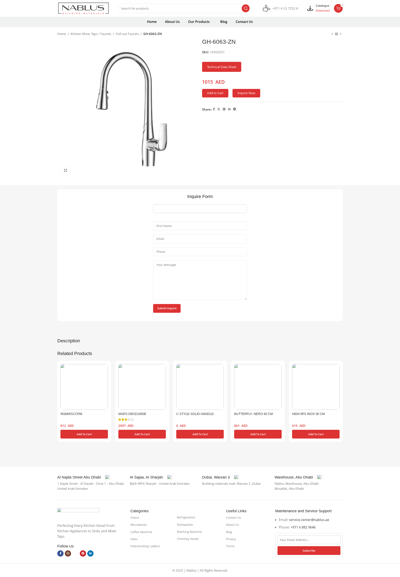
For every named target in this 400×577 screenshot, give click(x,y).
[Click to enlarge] (65, 170)
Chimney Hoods (188, 539)
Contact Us (233, 518)
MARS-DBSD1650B (132, 414)
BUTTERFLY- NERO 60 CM (253, 414)
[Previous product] (332, 34)
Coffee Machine (141, 532)
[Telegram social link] (234, 109)
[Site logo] (83, 8)
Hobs (134, 539)
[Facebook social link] (214, 109)
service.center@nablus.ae (309, 519)
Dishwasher (185, 525)
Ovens (134, 518)
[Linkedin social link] (229, 109)
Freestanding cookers (145, 546)
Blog (229, 532)
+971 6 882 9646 (303, 527)
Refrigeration (186, 517)
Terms (230, 546)
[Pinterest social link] (224, 109)
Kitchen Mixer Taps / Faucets (91, 34)
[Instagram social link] (68, 553)
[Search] (246, 8)
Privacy (231, 539)
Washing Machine (189, 532)
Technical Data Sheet (221, 67)
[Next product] (341, 34)
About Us (232, 525)
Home (61, 34)
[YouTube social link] (75, 553)
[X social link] (218, 109)
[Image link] (78, 513)
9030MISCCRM (71, 414)
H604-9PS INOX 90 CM (308, 414)
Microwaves (138, 525)
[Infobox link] (280, 8)
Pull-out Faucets (127, 34)
